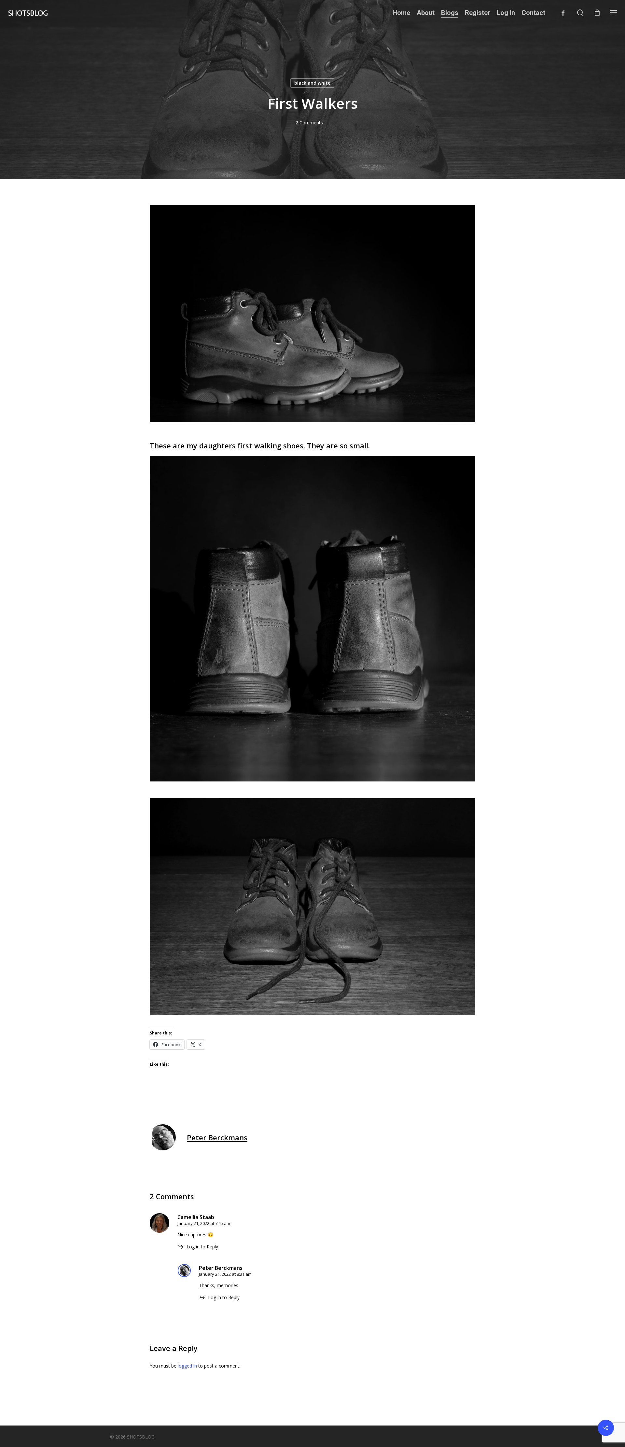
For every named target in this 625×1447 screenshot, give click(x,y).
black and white (312, 83)
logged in (187, 1366)
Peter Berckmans (217, 1137)
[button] (613, 12)
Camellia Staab (195, 1217)
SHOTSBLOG (28, 12)
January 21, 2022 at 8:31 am (225, 1274)
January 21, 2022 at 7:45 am (203, 1223)
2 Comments (309, 122)
